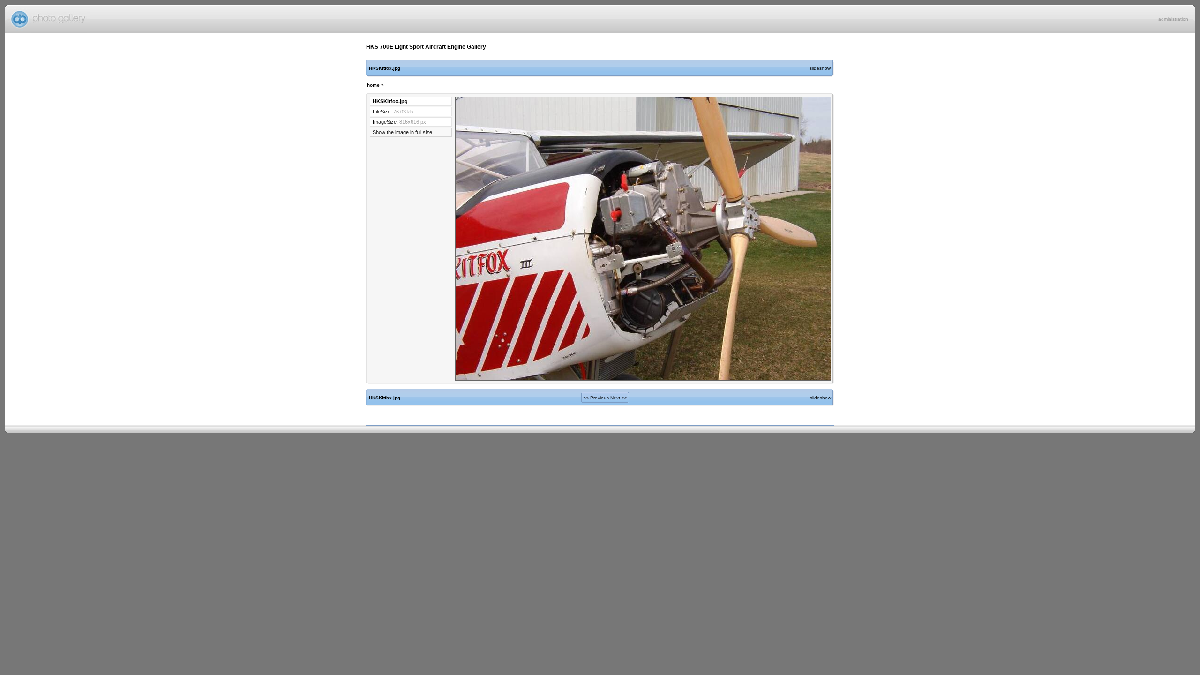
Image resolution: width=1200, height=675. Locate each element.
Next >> (618, 397)
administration (1173, 19)
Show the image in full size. (403, 132)
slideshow (820, 68)
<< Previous (596, 397)
